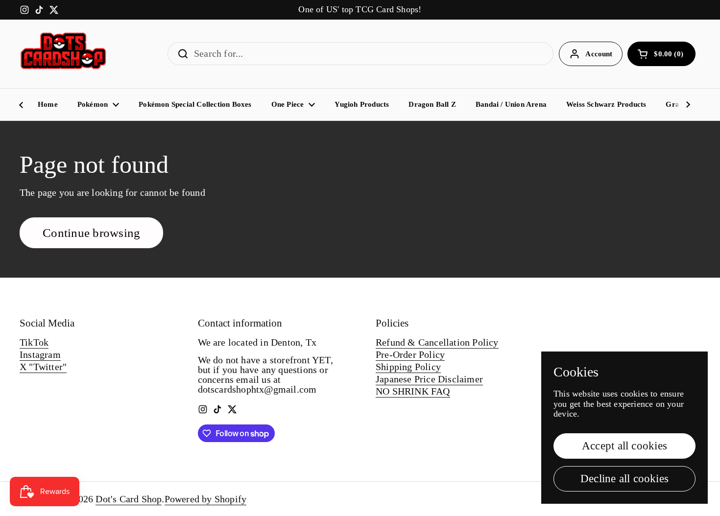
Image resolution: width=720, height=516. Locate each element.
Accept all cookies (624, 446)
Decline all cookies (624, 478)
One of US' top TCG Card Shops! (359, 9)
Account (598, 54)
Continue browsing (91, 232)
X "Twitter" (43, 366)
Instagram (40, 354)
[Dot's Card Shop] (64, 53)
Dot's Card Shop (129, 498)
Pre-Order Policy (410, 354)
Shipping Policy (408, 366)
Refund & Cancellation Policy (437, 342)
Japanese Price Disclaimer (429, 379)
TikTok (34, 342)
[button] (661, 54)
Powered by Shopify (206, 498)
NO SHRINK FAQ (413, 391)
